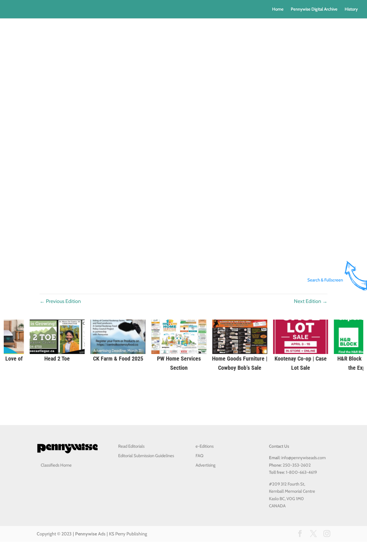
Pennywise (86, 534)
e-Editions (205, 446)
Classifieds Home (56, 465)
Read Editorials (131, 446)
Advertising (206, 465)
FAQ (199, 455)
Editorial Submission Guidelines (146, 455)
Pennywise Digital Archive (314, 9)
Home (278, 9)
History (351, 9)
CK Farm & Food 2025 (62, 358)
